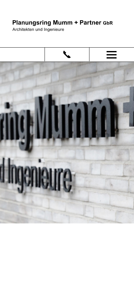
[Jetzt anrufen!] (67, 54)
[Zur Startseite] (62, 25)
